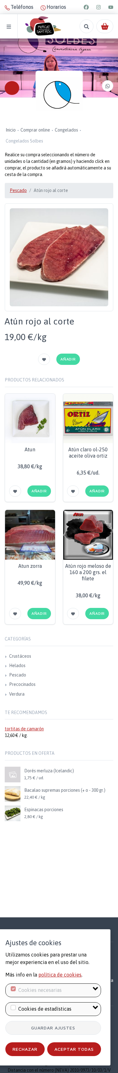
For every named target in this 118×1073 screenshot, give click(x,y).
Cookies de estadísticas (44, 1009)
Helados (17, 665)
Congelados (66, 129)
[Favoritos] (44, 359)
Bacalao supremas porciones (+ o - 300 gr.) (64, 790)
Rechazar (25, 1049)
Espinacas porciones (43, 809)
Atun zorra (30, 566)
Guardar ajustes (53, 1027)
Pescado (18, 190)
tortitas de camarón (24, 728)
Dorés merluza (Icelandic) (49, 770)
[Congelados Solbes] (59, 94)
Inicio (11, 129)
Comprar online (35, 129)
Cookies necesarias (40, 990)
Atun (30, 449)
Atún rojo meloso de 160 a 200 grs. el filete (88, 572)
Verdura (17, 694)
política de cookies (59, 974)
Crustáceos (20, 656)
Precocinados (22, 684)
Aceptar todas (74, 1049)
